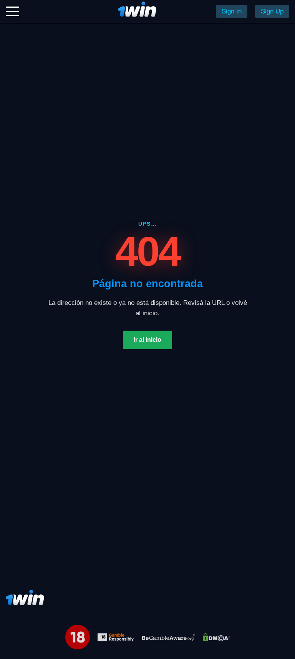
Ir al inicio (147, 339)
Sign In (232, 11)
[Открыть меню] (12, 11)
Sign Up (272, 11)
